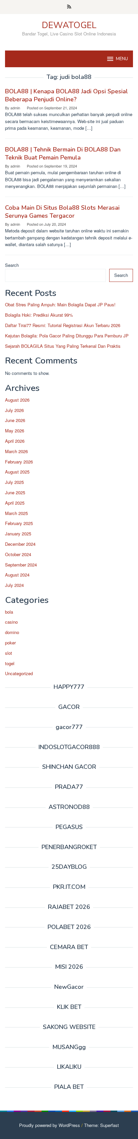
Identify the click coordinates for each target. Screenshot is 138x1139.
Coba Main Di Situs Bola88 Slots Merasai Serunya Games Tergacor (62, 212)
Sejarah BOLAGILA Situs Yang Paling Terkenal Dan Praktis (63, 346)
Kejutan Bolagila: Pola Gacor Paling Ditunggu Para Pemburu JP (67, 335)
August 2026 (17, 400)
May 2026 (14, 430)
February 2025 (19, 523)
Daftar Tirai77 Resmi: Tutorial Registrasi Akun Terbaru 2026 (62, 325)
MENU (122, 59)
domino (12, 632)
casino (11, 622)
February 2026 (19, 461)
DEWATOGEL (69, 25)
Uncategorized (19, 673)
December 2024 (20, 544)
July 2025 (14, 482)
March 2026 (16, 451)
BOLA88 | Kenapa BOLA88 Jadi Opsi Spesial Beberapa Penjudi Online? (66, 95)
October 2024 (18, 554)
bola (9, 612)
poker (10, 642)
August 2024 (17, 575)
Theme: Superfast (101, 1125)
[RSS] (69, 7)
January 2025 (18, 533)
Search (12, 265)
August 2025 (17, 472)
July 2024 (14, 585)
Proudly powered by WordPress (49, 1125)
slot (8, 653)
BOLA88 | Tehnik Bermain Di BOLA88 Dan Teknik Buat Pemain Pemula (63, 153)
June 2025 (15, 492)
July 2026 (14, 410)
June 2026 (15, 420)
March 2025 (16, 513)
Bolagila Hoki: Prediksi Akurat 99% (39, 315)
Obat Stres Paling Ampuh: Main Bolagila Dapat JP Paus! (60, 304)
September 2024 (21, 564)
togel (9, 663)
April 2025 (14, 503)
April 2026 (14, 441)
